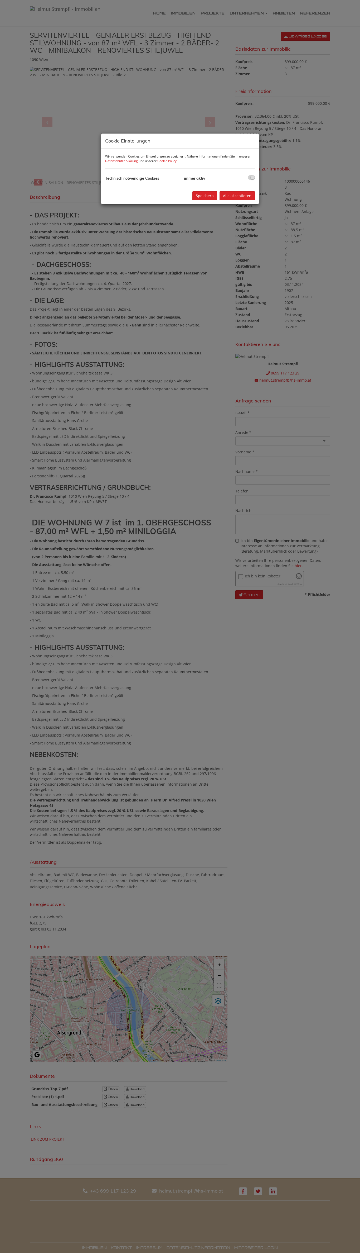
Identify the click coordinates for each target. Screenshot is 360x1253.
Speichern (205, 195)
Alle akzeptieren (237, 195)
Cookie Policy (167, 161)
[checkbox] (251, 177)
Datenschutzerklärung (121, 161)
